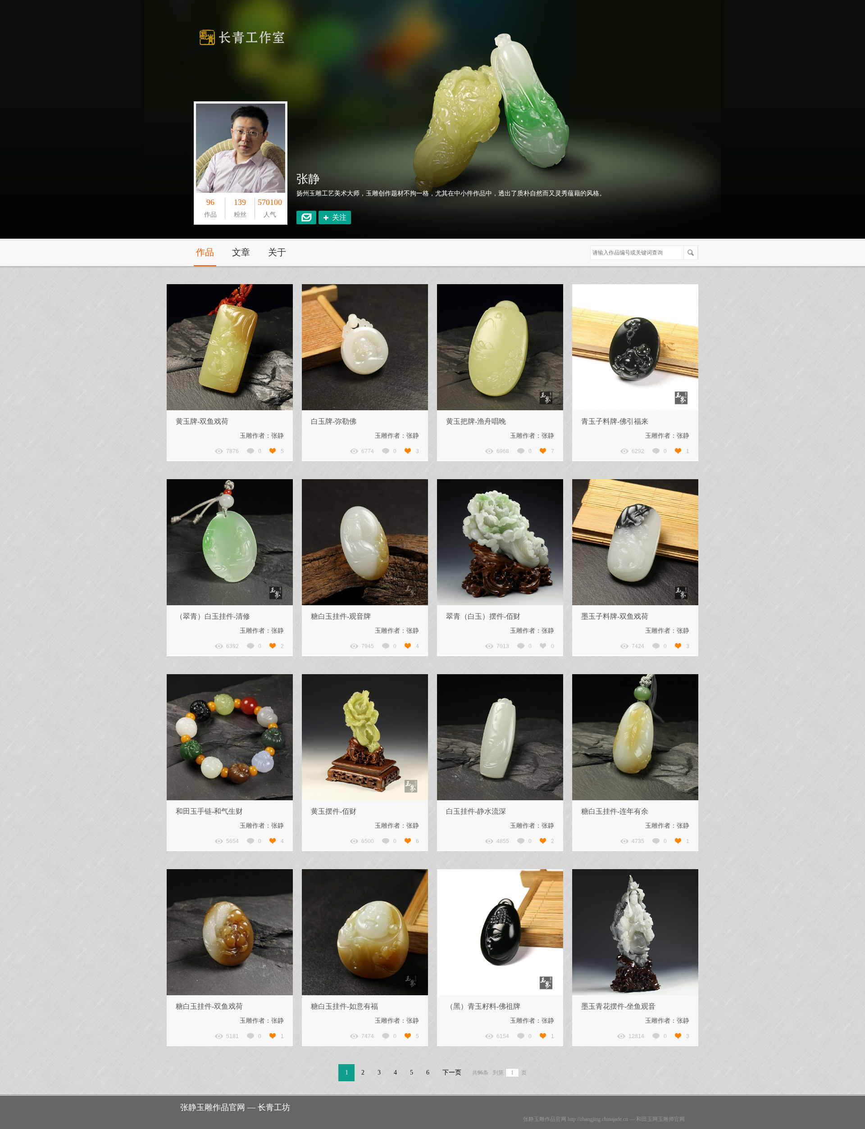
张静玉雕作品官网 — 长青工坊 (235, 1107)
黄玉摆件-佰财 (333, 811)
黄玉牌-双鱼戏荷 (202, 421)
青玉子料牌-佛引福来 (614, 421)
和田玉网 (647, 1119)
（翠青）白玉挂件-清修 (213, 616)
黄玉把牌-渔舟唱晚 (476, 421)
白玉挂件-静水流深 (476, 811)
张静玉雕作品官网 (544, 1119)
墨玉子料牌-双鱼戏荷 (614, 616)
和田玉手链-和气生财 (209, 811)
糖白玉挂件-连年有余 (614, 811)
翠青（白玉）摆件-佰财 (483, 616)
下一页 (451, 1072)
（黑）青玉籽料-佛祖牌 (483, 1006)
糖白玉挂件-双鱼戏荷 (209, 1006)
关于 (277, 252)
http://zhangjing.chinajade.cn (598, 1119)
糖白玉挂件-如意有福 (344, 1006)
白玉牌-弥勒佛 (333, 421)
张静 (308, 179)
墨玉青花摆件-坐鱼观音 (618, 1006)
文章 (241, 252)
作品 (205, 252)
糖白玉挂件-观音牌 (341, 616)
